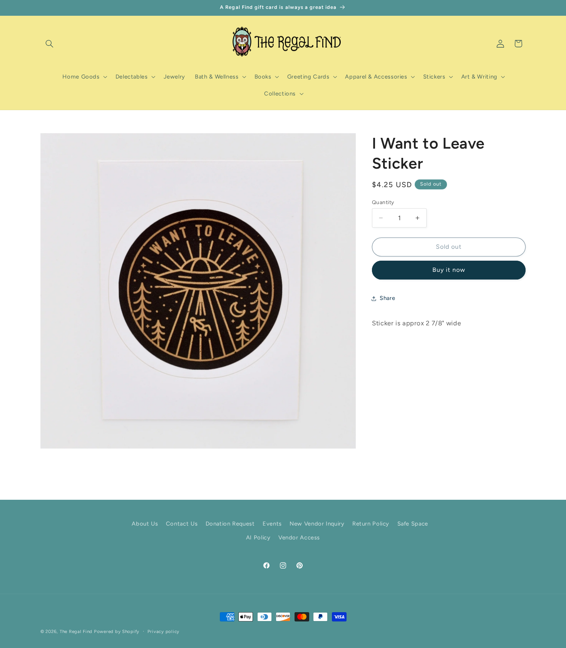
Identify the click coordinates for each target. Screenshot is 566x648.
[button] (49, 43)
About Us (145, 523)
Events (272, 523)
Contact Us (182, 523)
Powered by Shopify (116, 631)
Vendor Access (299, 537)
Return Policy (370, 523)
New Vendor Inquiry (317, 523)
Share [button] (387, 298)
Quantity (383, 202)
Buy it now (449, 269)
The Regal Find (76, 631)
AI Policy (258, 537)
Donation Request (230, 523)
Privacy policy (163, 631)
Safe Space (412, 523)
